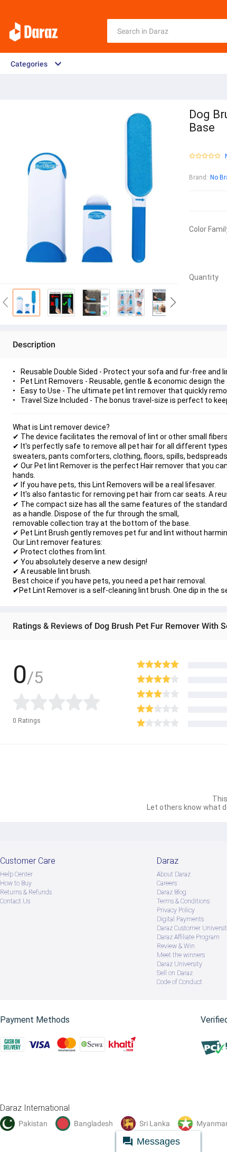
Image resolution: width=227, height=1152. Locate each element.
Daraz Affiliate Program (188, 937)
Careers (167, 883)
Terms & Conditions (183, 901)
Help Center (16, 874)
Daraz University (179, 964)
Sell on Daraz (175, 973)
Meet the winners (181, 955)
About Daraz (174, 874)
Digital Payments (180, 919)
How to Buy (16, 883)
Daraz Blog (171, 892)
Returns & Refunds (26, 892)
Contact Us (15, 901)
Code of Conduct (179, 982)
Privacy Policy (176, 910)
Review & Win (176, 946)
